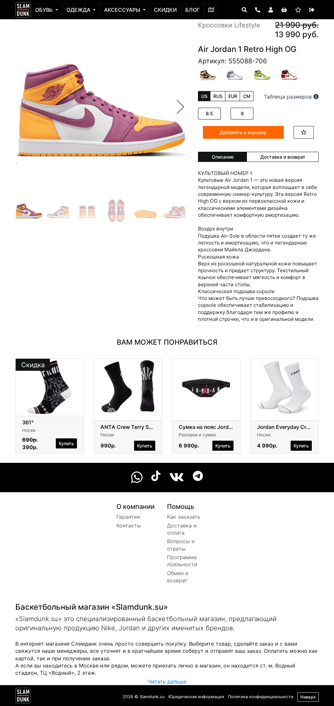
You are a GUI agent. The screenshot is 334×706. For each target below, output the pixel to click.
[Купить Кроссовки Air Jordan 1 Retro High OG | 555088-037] (235, 74)
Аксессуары (123, 10)
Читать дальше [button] (167, 681)
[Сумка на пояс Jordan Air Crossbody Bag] (206, 387)
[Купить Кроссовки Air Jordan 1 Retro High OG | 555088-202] (208, 74)
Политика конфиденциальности (261, 696)
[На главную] (23, 10)
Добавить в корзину (243, 132)
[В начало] (23, 697)
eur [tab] (232, 96)
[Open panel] (244, 10)
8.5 (209, 113)
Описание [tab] (223, 157)
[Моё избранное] (298, 10)
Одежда (79, 10)
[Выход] (312, 10)
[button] (180, 107)
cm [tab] (246, 96)
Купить (66, 443)
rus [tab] (217, 96)
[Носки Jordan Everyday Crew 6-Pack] (284, 387)
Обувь (44, 10)
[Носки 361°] (50, 387)
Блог (192, 10)
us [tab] (204, 96)
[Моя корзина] (284, 10)
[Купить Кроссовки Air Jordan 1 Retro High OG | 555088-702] (262, 74)
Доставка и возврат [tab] (282, 157)
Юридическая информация (196, 696)
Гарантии (128, 516)
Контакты (128, 525)
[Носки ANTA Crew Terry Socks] (128, 387)
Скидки (165, 10)
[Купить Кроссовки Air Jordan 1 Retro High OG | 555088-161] (289, 74)
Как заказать (183, 516)
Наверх (308, 697)
